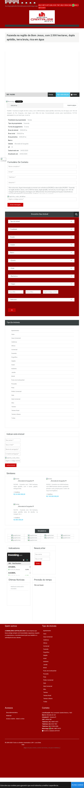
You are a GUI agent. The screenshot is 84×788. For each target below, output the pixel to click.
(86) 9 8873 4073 (56, 728)
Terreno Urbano (16, 414)
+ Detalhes (17, 492)
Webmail (8, 715)
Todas (13, 418)
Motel (13, 376)
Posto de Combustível (17, 380)
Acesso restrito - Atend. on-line (15, 718)
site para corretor (31, 747)
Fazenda (13, 353)
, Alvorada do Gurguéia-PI (26, 481)
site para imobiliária (53, 747)
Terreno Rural (15, 410)
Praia (12, 387)
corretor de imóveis (42, 747)
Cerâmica (14, 342)
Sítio (12, 403)
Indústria (13, 368)
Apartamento (15, 330)
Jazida (13, 372)
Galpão (13, 361)
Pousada (14, 384)
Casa (12, 334)
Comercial (14, 349)
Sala (12, 395)
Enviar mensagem (15, 204)
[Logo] (42, 17)
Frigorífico (14, 357)
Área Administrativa (12, 712)
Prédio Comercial (16, 391)
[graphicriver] (16, 535)
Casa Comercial (16, 338)
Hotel (13, 365)
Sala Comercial (15, 399)
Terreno (13, 406)
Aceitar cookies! (77, 785)
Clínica (13, 346)
